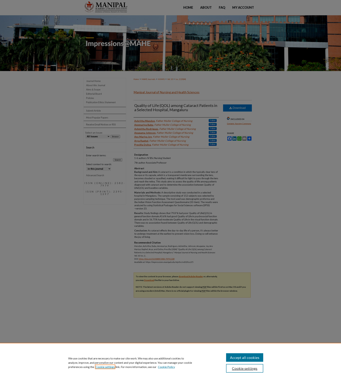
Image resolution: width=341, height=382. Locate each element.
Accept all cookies (244, 357)
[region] (170, 362)
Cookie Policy (166, 367)
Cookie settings (105, 367)
